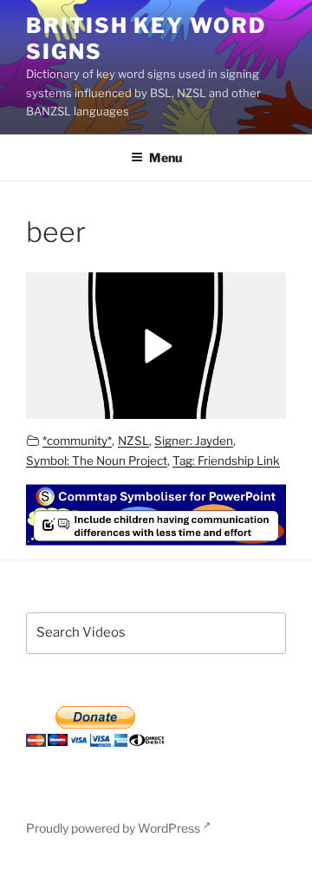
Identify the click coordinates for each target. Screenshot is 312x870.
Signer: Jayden (193, 441)
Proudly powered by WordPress (114, 828)
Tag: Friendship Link (226, 461)
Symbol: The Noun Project (96, 461)
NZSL (133, 441)
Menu (165, 157)
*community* (77, 441)
